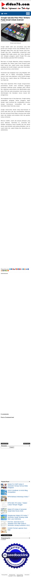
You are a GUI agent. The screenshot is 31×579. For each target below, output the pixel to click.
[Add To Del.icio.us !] (15, 269)
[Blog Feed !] (8, 270)
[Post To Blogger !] (25, 269)
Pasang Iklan (4, 574)
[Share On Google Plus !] (13, 269)
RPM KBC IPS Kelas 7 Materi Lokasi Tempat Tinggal (17, 504)
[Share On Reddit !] (21, 269)
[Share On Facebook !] (11, 269)
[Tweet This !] (10, 269)
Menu (28, 13)
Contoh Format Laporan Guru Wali (17, 529)
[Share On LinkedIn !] (23, 269)
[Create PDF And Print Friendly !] (6, 270)
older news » (27, 443)
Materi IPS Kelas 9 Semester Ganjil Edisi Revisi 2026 (17, 510)
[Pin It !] (20, 269)
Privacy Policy (20, 574)
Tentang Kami (12, 574)
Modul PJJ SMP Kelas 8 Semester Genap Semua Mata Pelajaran (18, 485)
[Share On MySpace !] (28, 269)
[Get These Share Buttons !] (3, 270)
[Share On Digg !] (18, 269)
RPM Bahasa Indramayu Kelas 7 (18, 497)
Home (5, 13)
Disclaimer (27, 574)
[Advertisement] (15, 199)
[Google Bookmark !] (4, 270)
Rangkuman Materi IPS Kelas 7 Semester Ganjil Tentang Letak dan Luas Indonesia (18, 517)
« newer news (4, 443)
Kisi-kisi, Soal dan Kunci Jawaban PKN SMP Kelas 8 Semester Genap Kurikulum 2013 (19, 523)
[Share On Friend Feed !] (26, 269)
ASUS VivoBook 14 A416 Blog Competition (18, 491)
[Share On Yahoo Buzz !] (1, 270)
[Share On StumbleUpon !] (16, 269)
